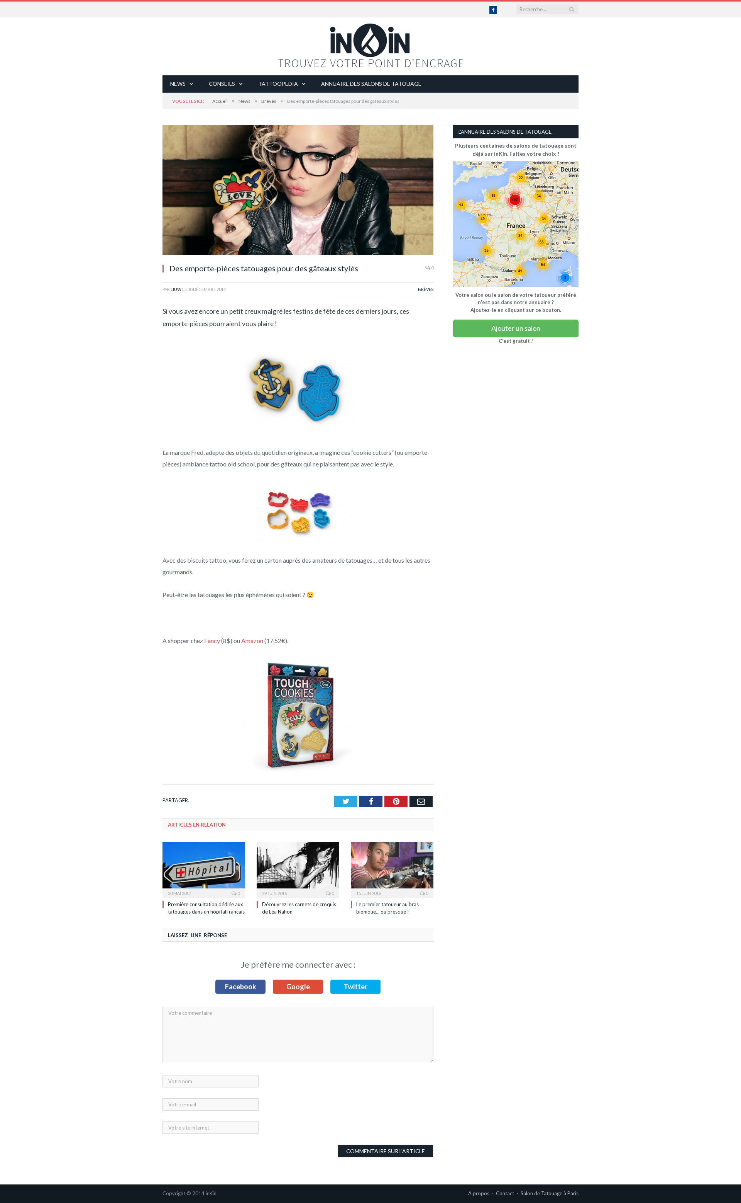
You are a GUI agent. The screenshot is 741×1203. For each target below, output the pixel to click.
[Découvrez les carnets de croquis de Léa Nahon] (298, 869)
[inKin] (370, 43)
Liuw (176, 289)
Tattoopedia (278, 83)
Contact (505, 1193)
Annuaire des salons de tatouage (371, 83)
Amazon (252, 640)
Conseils (222, 83)
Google (298, 986)
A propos (478, 1193)
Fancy (212, 640)
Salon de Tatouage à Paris (550, 1193)
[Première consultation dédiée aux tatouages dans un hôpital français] (203, 869)
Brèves (425, 289)
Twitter (355, 986)
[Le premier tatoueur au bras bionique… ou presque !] (392, 869)
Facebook (240, 986)
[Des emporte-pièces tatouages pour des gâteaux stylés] (297, 191)
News (178, 83)
